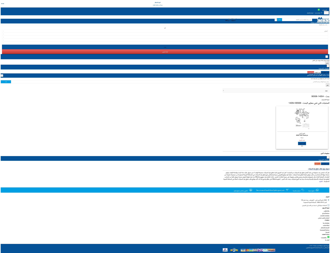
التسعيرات (324, 10)
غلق (328, 85)
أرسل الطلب (317, 72)
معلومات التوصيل (324, 215)
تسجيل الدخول (310, 13)
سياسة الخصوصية (324, 230)
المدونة (327, 232)
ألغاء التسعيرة (310, 72)
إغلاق (327, 63)
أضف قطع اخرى (325, 72)
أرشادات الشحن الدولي (323, 218)
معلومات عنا (326, 223)
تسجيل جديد (317, 13)
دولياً (257, 190)
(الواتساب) (324, 237)
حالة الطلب (326, 211)
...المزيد (321, 181)
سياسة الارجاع (325, 213)
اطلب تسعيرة (302, 143)
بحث (279, 19)
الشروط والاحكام (325, 227)
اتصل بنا (327, 239)
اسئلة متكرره (326, 225)
